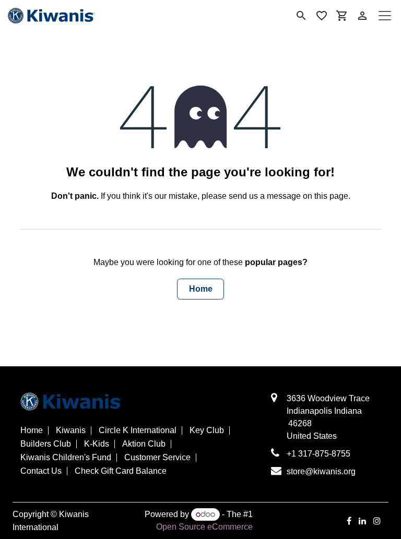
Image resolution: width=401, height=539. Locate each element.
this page (331, 195)
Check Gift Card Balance (121, 471)
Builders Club (45, 444)
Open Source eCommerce (204, 526)
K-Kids (96, 444)
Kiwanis (71, 430)
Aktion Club (144, 444)
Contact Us (41, 471)
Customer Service (157, 457)
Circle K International (137, 430)
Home (201, 288)
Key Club (207, 430)
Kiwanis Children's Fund (65, 457)
